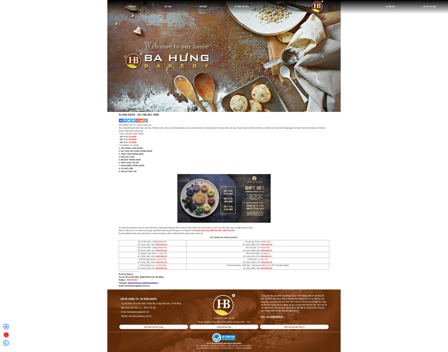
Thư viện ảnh (390, 6)
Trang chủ (132, 6)
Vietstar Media (246, 348)
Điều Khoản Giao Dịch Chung (153, 327)
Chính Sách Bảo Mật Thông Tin (294, 327)
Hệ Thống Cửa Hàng (241, 6)
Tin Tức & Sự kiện (429, 6)
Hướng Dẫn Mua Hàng (224, 327)
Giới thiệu (167, 6)
